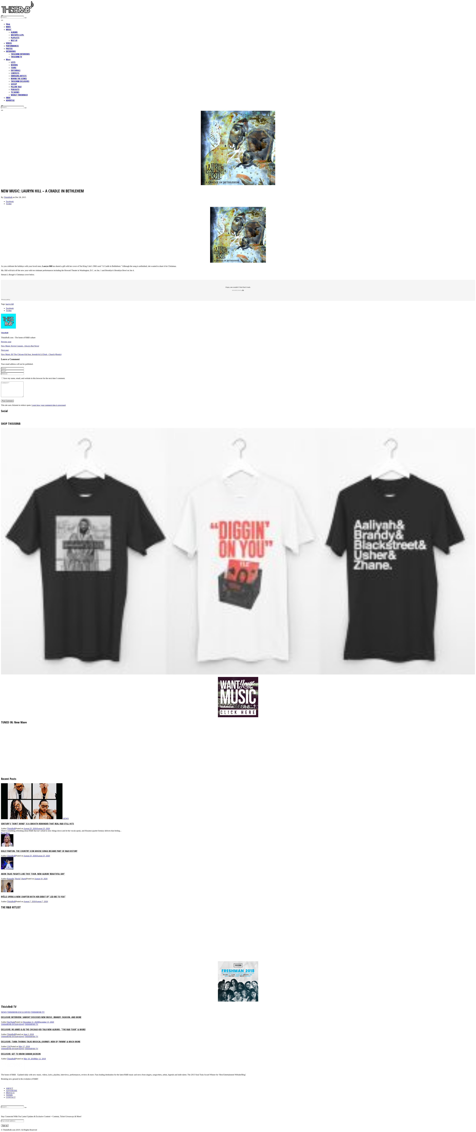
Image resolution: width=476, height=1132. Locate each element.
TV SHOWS (15, 92)
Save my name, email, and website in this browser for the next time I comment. (34, 378)
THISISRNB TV (16, 56)
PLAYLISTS (15, 37)
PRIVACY (10, 1093)
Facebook (10, 201)
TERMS (9, 1095)
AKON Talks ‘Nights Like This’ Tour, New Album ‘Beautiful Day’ (33, 873)
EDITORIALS (15, 70)
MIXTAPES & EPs (17, 35)
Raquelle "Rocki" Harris (16, 879)
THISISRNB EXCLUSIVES (20, 81)
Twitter (9, 204)
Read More (5, 833)
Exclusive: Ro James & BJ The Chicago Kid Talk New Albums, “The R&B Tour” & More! (43, 1029)
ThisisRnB (8, 197)
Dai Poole (11, 1022)
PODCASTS (15, 89)
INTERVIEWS (11, 51)
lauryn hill (10, 304)
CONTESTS (15, 73)
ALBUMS (14, 32)
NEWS (8, 26)
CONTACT (10, 1097)
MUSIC (8, 29)
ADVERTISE (10, 100)
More (8, 59)
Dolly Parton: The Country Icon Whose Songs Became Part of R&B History (39, 850)
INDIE (8, 97)
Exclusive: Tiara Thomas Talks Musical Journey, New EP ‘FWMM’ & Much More (40, 1041)
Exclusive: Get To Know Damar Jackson (21, 1053)
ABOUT (9, 1088)
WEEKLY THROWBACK (19, 95)
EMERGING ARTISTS (19, 75)
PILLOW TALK (16, 86)
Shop (8, 24)
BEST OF (14, 40)
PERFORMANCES (12, 45)
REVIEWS (14, 65)
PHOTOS (9, 48)
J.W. (9, 1046)
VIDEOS (9, 43)
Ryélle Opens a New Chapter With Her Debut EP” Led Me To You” (33, 896)
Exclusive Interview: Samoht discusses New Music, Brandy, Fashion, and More (41, 1017)
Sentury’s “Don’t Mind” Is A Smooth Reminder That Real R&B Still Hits (37, 823)
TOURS (13, 67)
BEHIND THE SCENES (19, 78)
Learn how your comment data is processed (49, 405)
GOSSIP (14, 84)
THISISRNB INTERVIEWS (20, 54)
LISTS (13, 62)
